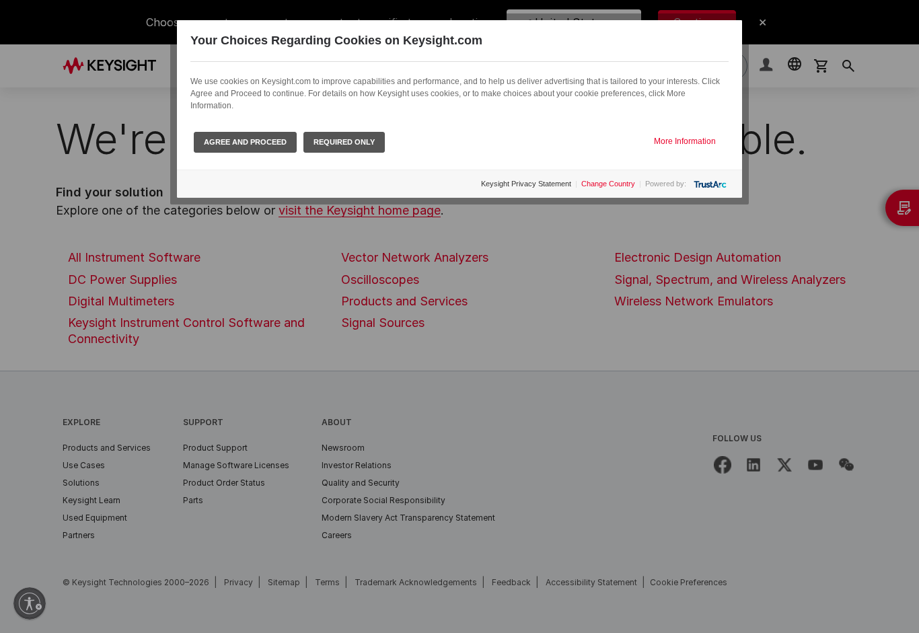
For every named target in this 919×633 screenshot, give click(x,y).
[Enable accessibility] (29, 603)
